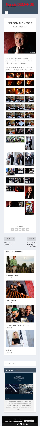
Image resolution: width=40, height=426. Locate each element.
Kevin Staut (10, 350)
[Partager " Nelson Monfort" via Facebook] (12, 229)
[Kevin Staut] (20, 338)
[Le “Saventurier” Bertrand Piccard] (20, 313)
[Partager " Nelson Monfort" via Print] (28, 229)
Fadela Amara (11, 300)
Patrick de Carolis (12, 275)
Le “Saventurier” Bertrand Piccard (18, 325)
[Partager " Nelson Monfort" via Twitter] (16, 229)
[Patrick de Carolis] (20, 264)
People (24, 27)
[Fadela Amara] (20, 289)
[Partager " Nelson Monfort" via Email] (24, 229)
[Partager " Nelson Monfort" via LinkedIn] (20, 229)
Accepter (29, 421)
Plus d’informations (17, 421)
